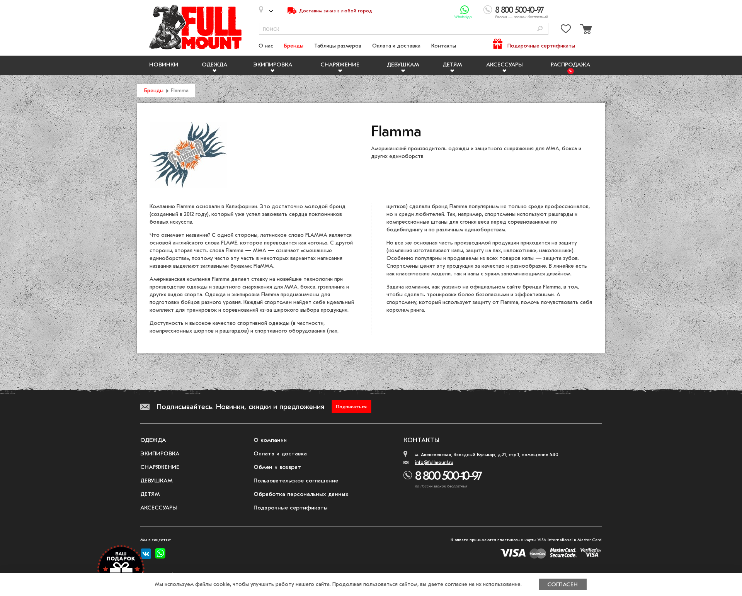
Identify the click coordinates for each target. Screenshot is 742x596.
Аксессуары (504, 64)
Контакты (443, 45)
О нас (266, 45)
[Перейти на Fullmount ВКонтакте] (145, 554)
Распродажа (570, 64)
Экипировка (272, 64)
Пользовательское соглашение (296, 480)
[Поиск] (540, 29)
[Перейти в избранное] (566, 30)
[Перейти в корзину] (585, 30)
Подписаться (351, 406)
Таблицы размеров (337, 45)
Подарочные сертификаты (541, 45)
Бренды (293, 45)
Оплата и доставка (396, 45)
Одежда (214, 64)
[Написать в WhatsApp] (464, 9)
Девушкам (403, 64)
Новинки (163, 64)
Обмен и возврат (277, 467)
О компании (270, 439)
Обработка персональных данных (301, 494)
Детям (452, 64)
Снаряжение (339, 64)
